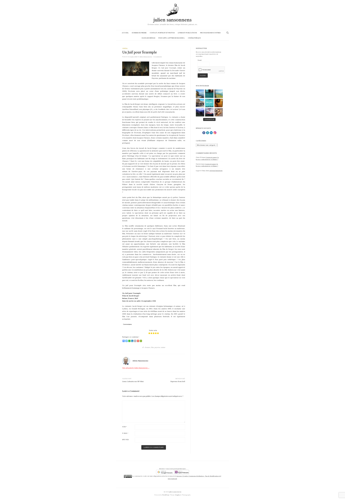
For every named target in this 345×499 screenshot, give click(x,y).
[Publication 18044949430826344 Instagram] (200, 112)
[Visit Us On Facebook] (204, 132)
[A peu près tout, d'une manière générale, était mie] (218, 103)
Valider (203, 75)
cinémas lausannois (215, 170)
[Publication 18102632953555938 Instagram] (218, 93)
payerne (157, 347)
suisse (163, 347)
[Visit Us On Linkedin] (211, 132)
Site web (125, 439)
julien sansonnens (172, 20)
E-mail (125, 433)
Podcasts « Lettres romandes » (171, 38)
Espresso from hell (178, 381)
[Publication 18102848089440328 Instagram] (209, 112)
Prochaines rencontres (210, 33)
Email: (200, 60)
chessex (147, 347)
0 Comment (158, 57)
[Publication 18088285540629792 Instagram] (209, 93)
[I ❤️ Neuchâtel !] (200, 103)
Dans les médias (148, 38)
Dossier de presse (139, 33)
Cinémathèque (194, 38)
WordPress (165, 495)
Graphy (177, 495)
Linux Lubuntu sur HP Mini (133, 381)
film (152, 347)
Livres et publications (187, 33)
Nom (124, 427)
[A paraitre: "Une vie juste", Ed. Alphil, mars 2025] (209, 103)
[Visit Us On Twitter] (207, 132)
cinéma (125, 48)
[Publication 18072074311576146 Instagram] (218, 112)
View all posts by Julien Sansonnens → (135, 368)
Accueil (125, 33)
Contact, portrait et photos (162, 33)
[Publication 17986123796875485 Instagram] (200, 93)
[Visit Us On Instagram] (215, 132)
